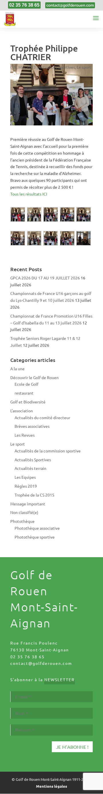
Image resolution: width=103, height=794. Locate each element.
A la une (17, 368)
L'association (21, 410)
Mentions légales (51, 786)
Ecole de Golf (26, 384)
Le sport (84, 67)
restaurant (24, 392)
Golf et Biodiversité (27, 401)
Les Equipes (25, 477)
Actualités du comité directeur (42, 417)
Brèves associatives (32, 426)
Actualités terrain (30, 468)
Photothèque (22, 521)
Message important (27, 503)
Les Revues (25, 435)
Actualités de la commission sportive (48, 450)
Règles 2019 (26, 485)
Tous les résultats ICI (28, 193)
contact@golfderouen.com (41, 663)
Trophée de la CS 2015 (34, 494)
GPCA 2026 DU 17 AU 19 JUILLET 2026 (45, 277)
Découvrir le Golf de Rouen (34, 377)
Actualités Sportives (57, 67)
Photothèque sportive (35, 536)
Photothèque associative (37, 528)
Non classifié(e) (24, 512)
